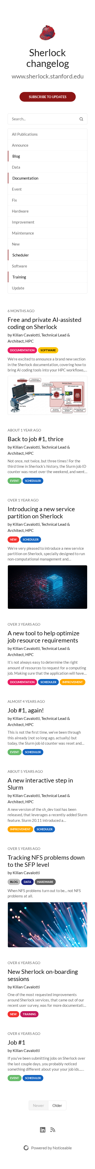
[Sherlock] (47, 34)
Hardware (20, 211)
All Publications (25, 134)
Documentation (25, 178)
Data (16, 167)
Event (17, 189)
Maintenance (23, 233)
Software (19, 266)
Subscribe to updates (47, 97)
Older (57, 1105)
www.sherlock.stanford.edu (48, 76)
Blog (16, 156)
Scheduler (20, 255)
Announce (20, 145)
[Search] (81, 119)
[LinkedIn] (45, 1129)
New (16, 244)
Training (19, 277)
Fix (14, 200)
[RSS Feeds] (52, 1129)
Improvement (23, 222)
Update (18, 288)
